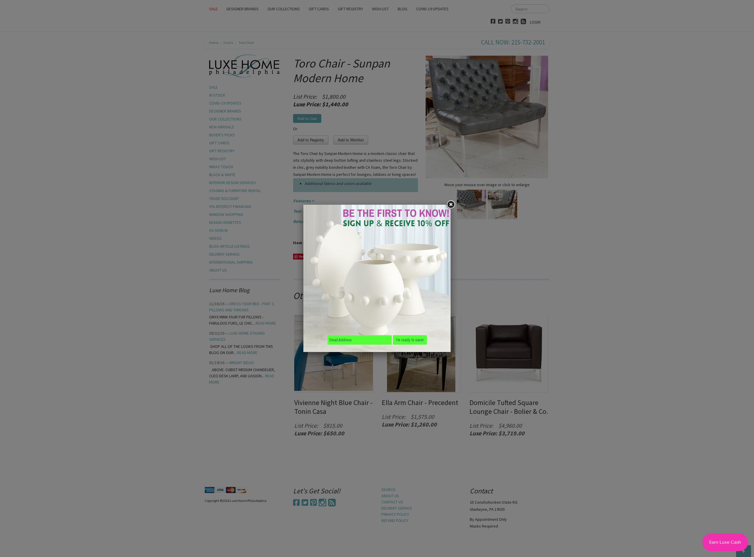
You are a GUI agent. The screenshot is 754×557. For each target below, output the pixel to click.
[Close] (450, 204)
